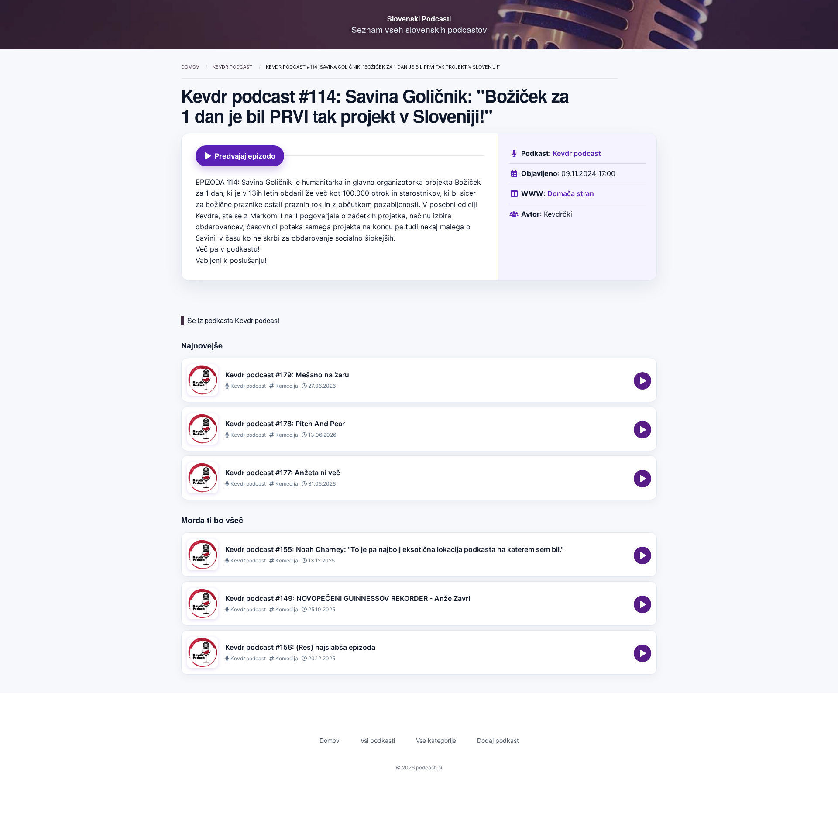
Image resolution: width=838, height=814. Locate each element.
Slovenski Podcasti (419, 19)
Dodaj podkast (498, 740)
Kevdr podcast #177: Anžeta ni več (282, 472)
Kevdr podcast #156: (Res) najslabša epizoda (300, 647)
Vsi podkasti (378, 740)
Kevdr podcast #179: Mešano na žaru (287, 374)
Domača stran (570, 193)
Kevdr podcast (233, 67)
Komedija (286, 386)
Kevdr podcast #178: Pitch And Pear (285, 423)
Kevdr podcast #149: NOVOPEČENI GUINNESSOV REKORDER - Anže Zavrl (347, 598)
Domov (190, 67)
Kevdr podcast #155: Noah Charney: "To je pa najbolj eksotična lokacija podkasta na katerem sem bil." (394, 549)
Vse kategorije (436, 740)
